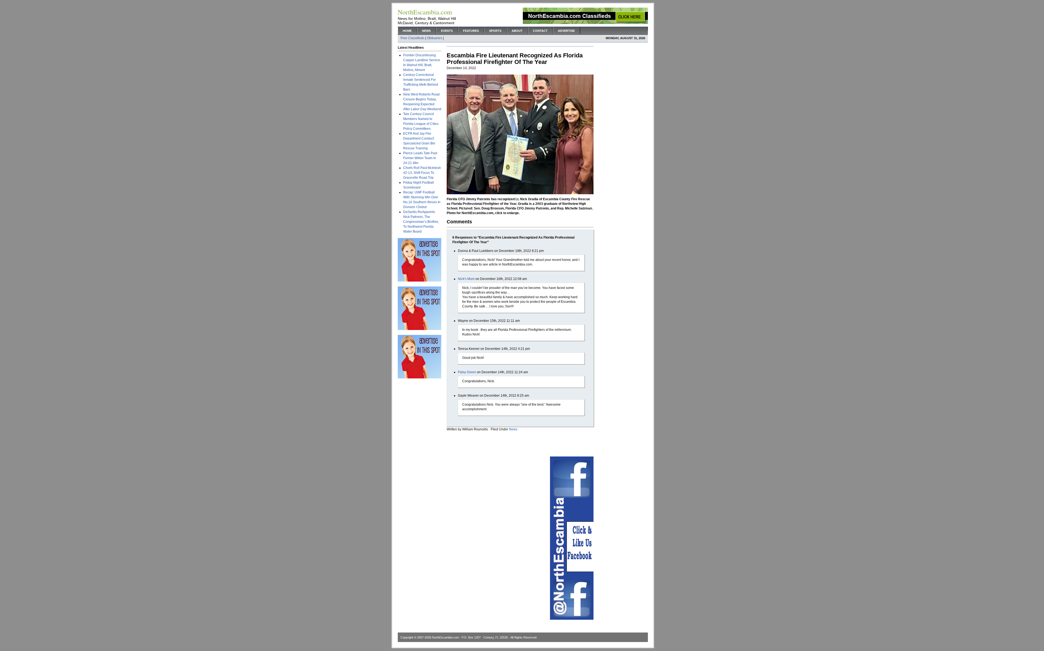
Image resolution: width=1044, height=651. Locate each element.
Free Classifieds (412, 38)
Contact (540, 30)
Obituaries (434, 38)
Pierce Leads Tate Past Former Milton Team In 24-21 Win (420, 158)
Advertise (566, 30)
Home (407, 30)
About (517, 30)
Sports (495, 30)
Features (471, 30)
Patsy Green (467, 372)
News (426, 30)
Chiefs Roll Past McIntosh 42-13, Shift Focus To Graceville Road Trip (422, 173)
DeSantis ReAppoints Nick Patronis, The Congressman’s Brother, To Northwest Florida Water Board (421, 221)
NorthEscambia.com (445, 637)
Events (447, 30)
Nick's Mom (466, 279)
